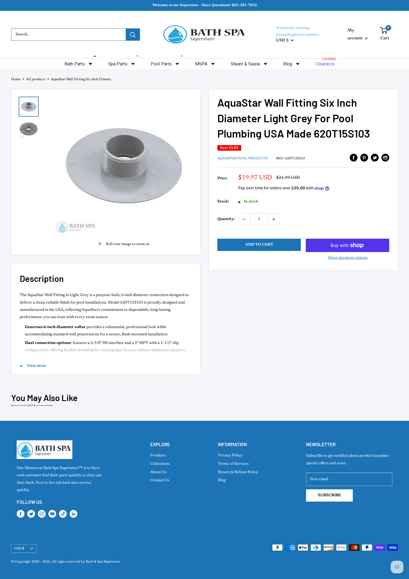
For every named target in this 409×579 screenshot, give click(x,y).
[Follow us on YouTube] (52, 514)
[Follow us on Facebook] (20, 514)
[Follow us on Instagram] (42, 514)
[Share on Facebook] (354, 158)
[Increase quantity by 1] (274, 219)
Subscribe (329, 495)
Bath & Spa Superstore (103, 561)
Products (158, 456)
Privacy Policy (230, 456)
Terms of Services (233, 464)
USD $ (19, 548)
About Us (158, 472)
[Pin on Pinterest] (364, 158)
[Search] (133, 34)
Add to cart (259, 245)
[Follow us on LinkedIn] (73, 514)
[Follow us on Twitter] (31, 514)
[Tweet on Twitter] (375, 158)
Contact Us (159, 480)
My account (355, 34)
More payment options (348, 258)
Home (16, 79)
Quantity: (226, 219)
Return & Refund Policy (238, 472)
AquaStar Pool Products (242, 158)
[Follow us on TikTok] (63, 514)
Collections (160, 464)
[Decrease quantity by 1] (244, 219)
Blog (222, 480)
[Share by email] (385, 158)
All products (35, 79)
